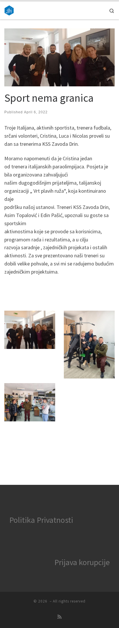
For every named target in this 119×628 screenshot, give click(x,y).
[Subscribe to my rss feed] (59, 616)
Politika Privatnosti (41, 520)
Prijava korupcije (82, 562)
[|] (9, 10)
